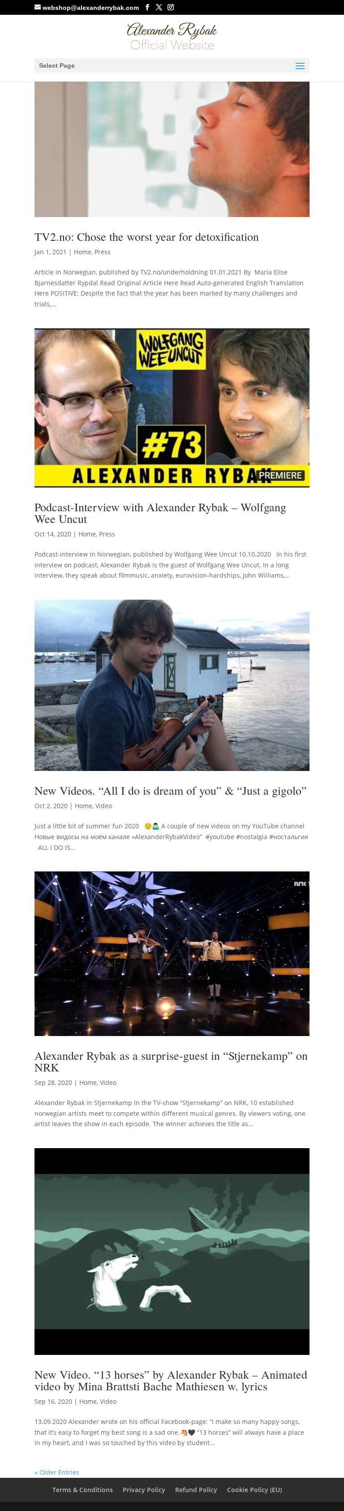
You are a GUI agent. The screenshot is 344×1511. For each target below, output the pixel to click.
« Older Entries (56, 1472)
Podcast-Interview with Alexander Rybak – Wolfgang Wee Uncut (160, 512)
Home (82, 252)
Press (103, 252)
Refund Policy (196, 1489)
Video (103, 805)
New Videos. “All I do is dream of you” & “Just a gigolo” (170, 790)
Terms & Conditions (82, 1489)
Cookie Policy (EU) (254, 1489)
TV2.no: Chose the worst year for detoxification (146, 236)
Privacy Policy (144, 1489)
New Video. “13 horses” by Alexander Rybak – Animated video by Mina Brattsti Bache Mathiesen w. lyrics (170, 1380)
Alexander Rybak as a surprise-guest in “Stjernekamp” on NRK (171, 1061)
